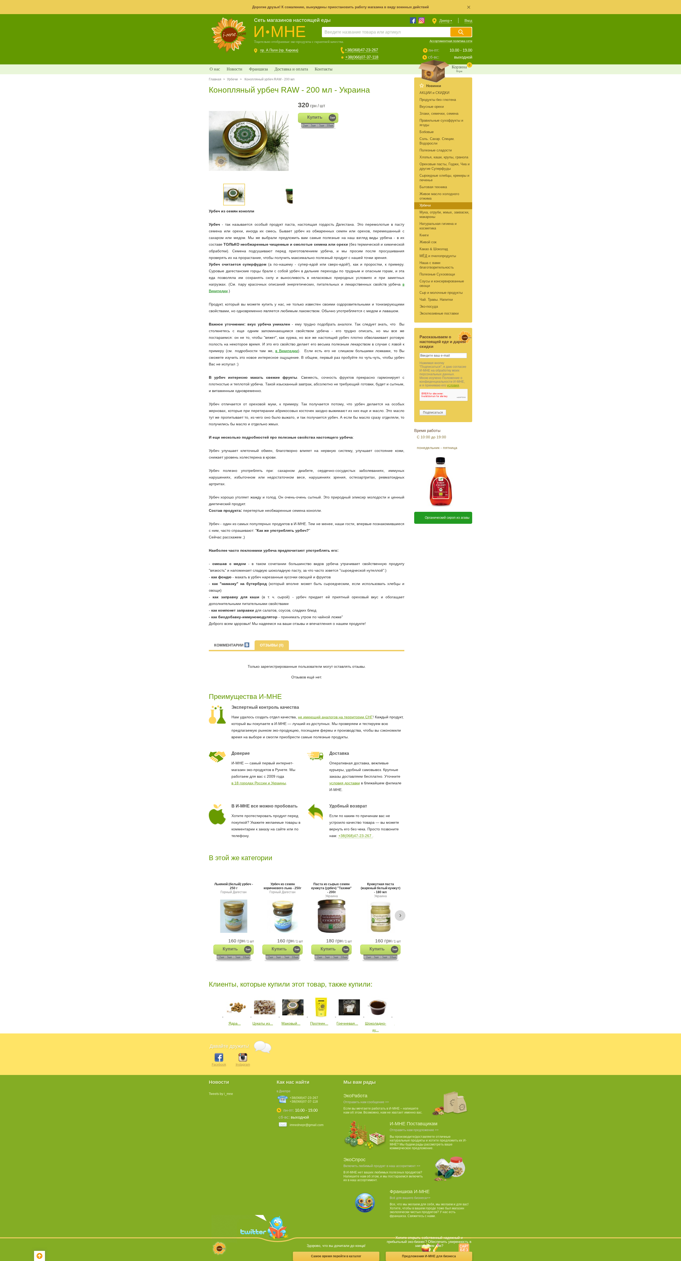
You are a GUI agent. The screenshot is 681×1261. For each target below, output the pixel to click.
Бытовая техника (433, 187)
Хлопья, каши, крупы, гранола (444, 157)
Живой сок (428, 242)
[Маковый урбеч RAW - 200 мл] (293, 1017)
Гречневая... (347, 1023)
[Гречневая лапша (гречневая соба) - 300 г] (349, 1017)
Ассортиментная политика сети (451, 41)
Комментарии (229, 645)
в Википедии (286, 351)
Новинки (433, 86)
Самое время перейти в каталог (336, 1256)
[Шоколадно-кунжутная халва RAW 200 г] (377, 1017)
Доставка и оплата (291, 69)
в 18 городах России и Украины (258, 783)
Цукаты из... (262, 1023)
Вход (468, 21)
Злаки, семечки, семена (439, 114)
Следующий (398, 1006)
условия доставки (344, 783)
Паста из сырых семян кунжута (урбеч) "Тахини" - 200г (331, 890)
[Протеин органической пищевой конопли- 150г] (321, 1017)
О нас (215, 69)
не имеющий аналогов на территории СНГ (335, 717)
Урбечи (232, 79)
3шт (313, 125)
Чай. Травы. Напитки (436, 300)
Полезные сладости (436, 150)
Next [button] (400, 915)
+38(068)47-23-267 (361, 50)
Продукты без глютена (438, 100)
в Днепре (283, 1091)
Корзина (461, 68)
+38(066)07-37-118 (361, 57)
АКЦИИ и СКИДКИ (434, 93)
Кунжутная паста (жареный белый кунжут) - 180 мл (380, 890)
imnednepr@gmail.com (306, 1125)
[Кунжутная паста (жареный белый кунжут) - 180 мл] (380, 916)
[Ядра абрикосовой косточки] (236, 1017)
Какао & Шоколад (434, 249)
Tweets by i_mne (221, 1094)
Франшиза (258, 69)
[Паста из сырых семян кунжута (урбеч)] (331, 916)
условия (453, 385)
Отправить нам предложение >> (414, 1130)
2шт (305, 125)
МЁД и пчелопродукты (438, 256)
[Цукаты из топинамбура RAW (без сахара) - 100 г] (264, 1017)
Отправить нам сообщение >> (366, 1102)
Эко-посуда (429, 306)
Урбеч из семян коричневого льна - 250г (282, 888)
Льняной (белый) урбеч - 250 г (233, 888)
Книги (424, 235)
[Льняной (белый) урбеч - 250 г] (233, 916)
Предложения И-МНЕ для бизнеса (429, 1256)
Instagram (243, 1064)
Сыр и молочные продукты (441, 293)
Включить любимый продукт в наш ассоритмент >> (381, 1166)
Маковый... (290, 1023)
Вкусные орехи (432, 107)
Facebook (219, 1064)
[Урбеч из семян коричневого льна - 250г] (282, 916)
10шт (330, 125)
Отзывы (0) (272, 645)
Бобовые (427, 132)
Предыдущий (213, 1006)
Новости (234, 69)
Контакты (324, 69)
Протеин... (319, 1023)
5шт (321, 125)
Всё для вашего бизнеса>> (410, 1198)
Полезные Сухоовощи (437, 274)
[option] (251, 141)
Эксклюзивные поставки (439, 313)
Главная (215, 79)
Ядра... (235, 1023)
